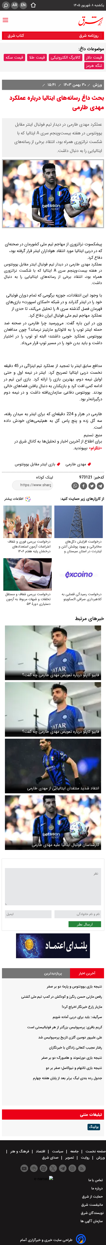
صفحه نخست (95, 1151)
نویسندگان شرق (92, 1213)
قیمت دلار (94, 57)
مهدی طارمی (76, 464)
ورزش (96, 85)
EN (23, 5)
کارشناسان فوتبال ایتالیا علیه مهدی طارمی (65, 845)
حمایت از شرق (93, 1196)
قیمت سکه (14, 57)
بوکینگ (94, 1127)
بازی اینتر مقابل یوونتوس (35, 464)
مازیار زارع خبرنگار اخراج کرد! (82, 1007)
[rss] (82, 1168)
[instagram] (72, 1168)
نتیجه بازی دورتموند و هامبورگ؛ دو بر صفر (71, 1058)
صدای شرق (50, 1157)
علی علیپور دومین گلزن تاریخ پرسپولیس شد (70, 1037)
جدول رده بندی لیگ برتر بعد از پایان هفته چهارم (67, 1078)
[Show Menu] (5, 18)
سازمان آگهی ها (92, 1221)
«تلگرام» (95, 448)
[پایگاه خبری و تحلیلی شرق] (90, 21)
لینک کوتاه (44, 477)
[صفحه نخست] (31, 5)
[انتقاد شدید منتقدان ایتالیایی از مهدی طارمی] (53, 766)
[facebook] (83, 486)
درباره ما (97, 1188)
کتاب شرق (16, 36)
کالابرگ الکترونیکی (65, 57)
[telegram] (100, 487)
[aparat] (43, 1168)
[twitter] (92, 486)
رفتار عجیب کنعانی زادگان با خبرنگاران (75, 1047)
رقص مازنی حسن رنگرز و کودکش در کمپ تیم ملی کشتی (61, 996)
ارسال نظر (85, 924)
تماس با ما (96, 1180)
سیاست (57, 1151)
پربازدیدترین (53, 973)
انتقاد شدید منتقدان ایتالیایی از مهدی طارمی (63, 788)
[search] (6, 5)
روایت (85, 1157)
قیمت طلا (37, 57)
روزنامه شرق (88, 36)
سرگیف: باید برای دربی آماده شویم (77, 1017)
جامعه (74, 1151)
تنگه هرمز (94, 66)
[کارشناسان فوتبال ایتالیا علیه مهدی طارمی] (53, 822)
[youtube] (24, 1168)
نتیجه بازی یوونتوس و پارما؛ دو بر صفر (74, 986)
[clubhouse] (34, 1168)
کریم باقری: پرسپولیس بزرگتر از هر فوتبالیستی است (64, 1027)
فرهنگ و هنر (19, 1151)
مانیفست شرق (92, 1205)
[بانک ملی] (53, 957)
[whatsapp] (75, 485)
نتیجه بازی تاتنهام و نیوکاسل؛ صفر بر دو (74, 1068)
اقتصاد (40, 1151)
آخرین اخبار (87, 973)
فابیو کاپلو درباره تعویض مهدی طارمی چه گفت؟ (60, 675)
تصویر (69, 1157)
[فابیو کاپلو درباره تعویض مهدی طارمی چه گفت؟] (53, 652)
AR (14, 5)
